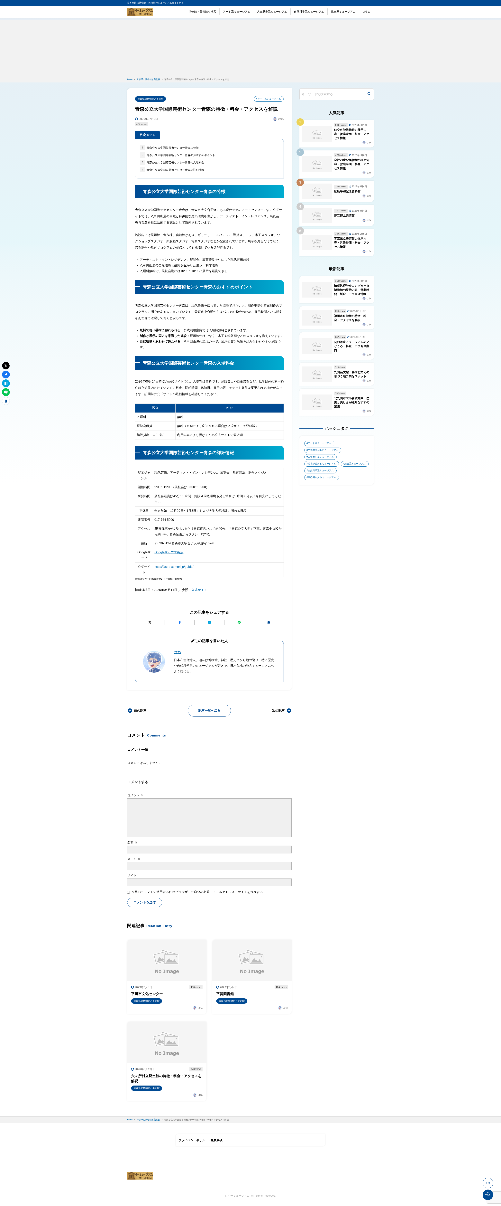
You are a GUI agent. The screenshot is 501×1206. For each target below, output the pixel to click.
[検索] (369, 94)
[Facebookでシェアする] (179, 622)
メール (134, 859)
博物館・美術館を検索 (202, 11)
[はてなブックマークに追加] (209, 622)
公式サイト (199, 590)
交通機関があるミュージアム (323, 450)
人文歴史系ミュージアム (272, 11)
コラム (366, 11)
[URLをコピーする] (269, 622)
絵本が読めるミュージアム (322, 463)
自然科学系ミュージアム (309, 11)
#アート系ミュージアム (268, 99)
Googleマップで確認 (168, 552)
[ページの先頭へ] (488, 1195)
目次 (147, 135)
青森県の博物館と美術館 (150, 99)
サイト (132, 875)
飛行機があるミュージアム (322, 477)
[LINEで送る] (239, 622)
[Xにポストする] (150, 622)
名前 (132, 842)
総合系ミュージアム (343, 11)
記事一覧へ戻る (209, 710)
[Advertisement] (250, 47)
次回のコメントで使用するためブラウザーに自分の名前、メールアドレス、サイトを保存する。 (198, 892)
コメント (135, 795)
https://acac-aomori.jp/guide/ (173, 566)
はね (177, 652)
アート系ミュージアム (236, 11)
